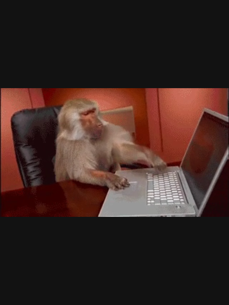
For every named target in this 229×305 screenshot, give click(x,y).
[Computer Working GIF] (114, 152)
